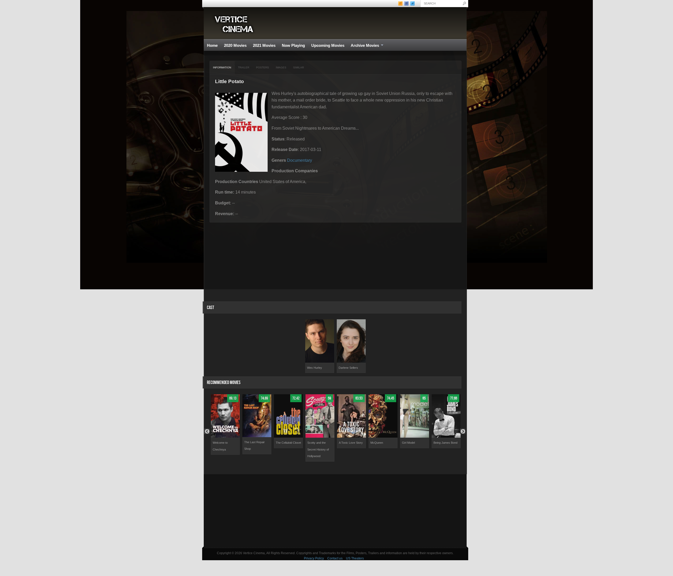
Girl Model (408, 442)
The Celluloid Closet (288, 442)
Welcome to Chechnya (220, 446)
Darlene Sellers (348, 367)
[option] (319, 346)
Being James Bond (445, 442)
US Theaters (355, 558)
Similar (298, 67)
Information (222, 67)
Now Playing (293, 45)
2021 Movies (264, 45)
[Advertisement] (335, 511)
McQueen (376, 442)
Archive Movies (363, 45)
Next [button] (462, 431)
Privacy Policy (314, 558)
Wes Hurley (314, 367)
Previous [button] (207, 431)
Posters (262, 67)
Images (281, 67)
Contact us (335, 558)
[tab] (222, 67)
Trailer (243, 67)
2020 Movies (235, 45)
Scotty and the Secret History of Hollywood (318, 449)
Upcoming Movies (327, 45)
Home (212, 45)
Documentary (299, 160)
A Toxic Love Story (351, 442)
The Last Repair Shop (254, 446)
